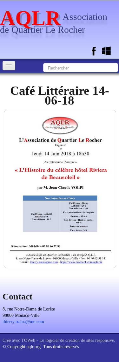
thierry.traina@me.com (23, 321)
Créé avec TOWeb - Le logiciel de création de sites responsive (58, 340)
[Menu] (9, 65)
